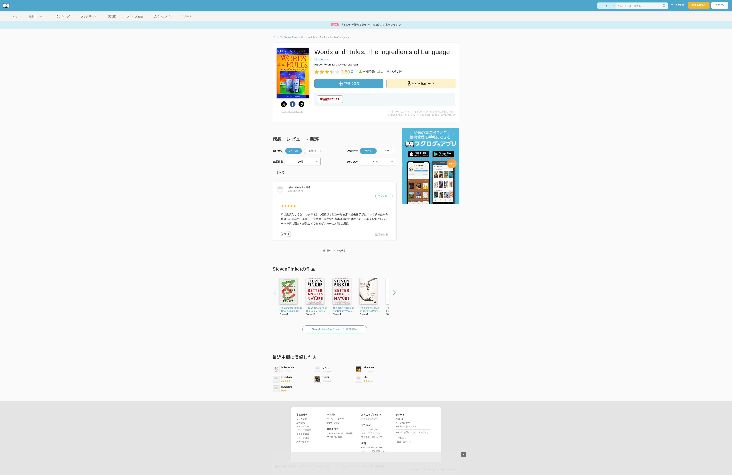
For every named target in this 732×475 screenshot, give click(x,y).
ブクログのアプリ (369, 429)
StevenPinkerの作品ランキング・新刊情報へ (335, 329)
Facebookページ (403, 442)
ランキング (301, 419)
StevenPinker (322, 59)
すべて (280, 172)
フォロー (385, 196)
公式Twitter (401, 438)
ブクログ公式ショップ (371, 437)
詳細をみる (381, 234)
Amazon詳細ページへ (423, 83)
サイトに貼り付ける (292, 111)
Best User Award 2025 (371, 447)
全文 (387, 151)
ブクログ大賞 (302, 434)
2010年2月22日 (296, 191)
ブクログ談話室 (303, 430)
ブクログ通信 (302, 438)
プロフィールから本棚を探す (340, 433)
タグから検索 (333, 423)
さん (296, 187)
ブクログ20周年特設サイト (374, 451)
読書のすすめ (302, 441)
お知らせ (400, 419)
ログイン (719, 5)
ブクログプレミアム (370, 433)
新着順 (312, 151)
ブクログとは (677, 5)
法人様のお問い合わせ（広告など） (412, 432)
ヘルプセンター (403, 423)
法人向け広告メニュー (406, 426)
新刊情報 (300, 423)
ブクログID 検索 (334, 437)
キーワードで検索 (335, 419)
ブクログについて (369, 419)
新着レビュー (302, 426)
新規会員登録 (699, 5)
